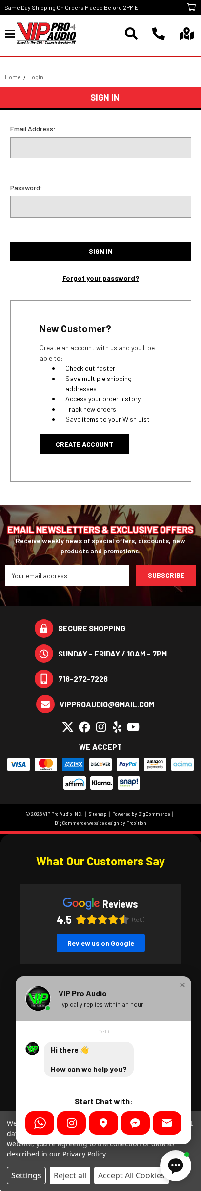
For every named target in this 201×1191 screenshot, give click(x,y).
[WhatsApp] (39, 1123)
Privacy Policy (83, 1153)
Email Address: (33, 128)
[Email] (167, 1123)
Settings (26, 1175)
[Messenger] (135, 1123)
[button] (182, 985)
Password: (26, 187)
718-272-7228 (83, 678)
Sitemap (98, 814)
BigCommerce (154, 814)
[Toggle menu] (11, 33)
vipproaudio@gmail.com (107, 703)
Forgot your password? (100, 278)
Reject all (70, 1175)
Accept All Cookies (131, 1175)
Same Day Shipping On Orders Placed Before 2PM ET (72, 7)
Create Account (84, 444)
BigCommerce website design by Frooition (100, 823)
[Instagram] (71, 1123)
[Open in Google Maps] (103, 1123)
